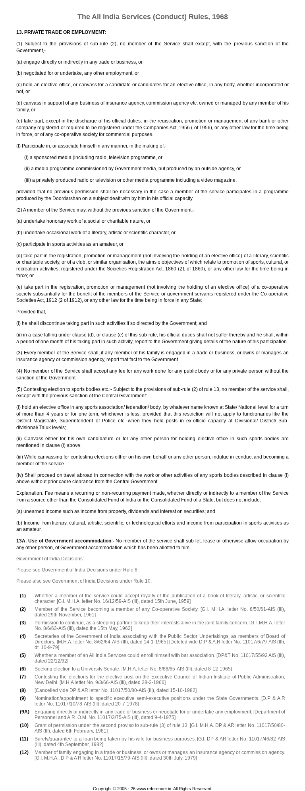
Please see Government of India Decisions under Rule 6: (77, 570)
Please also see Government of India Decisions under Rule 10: (84, 581)
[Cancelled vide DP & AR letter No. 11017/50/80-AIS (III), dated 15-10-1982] (116, 690)
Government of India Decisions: (50, 559)
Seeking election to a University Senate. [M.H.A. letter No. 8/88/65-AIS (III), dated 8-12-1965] (133, 669)
